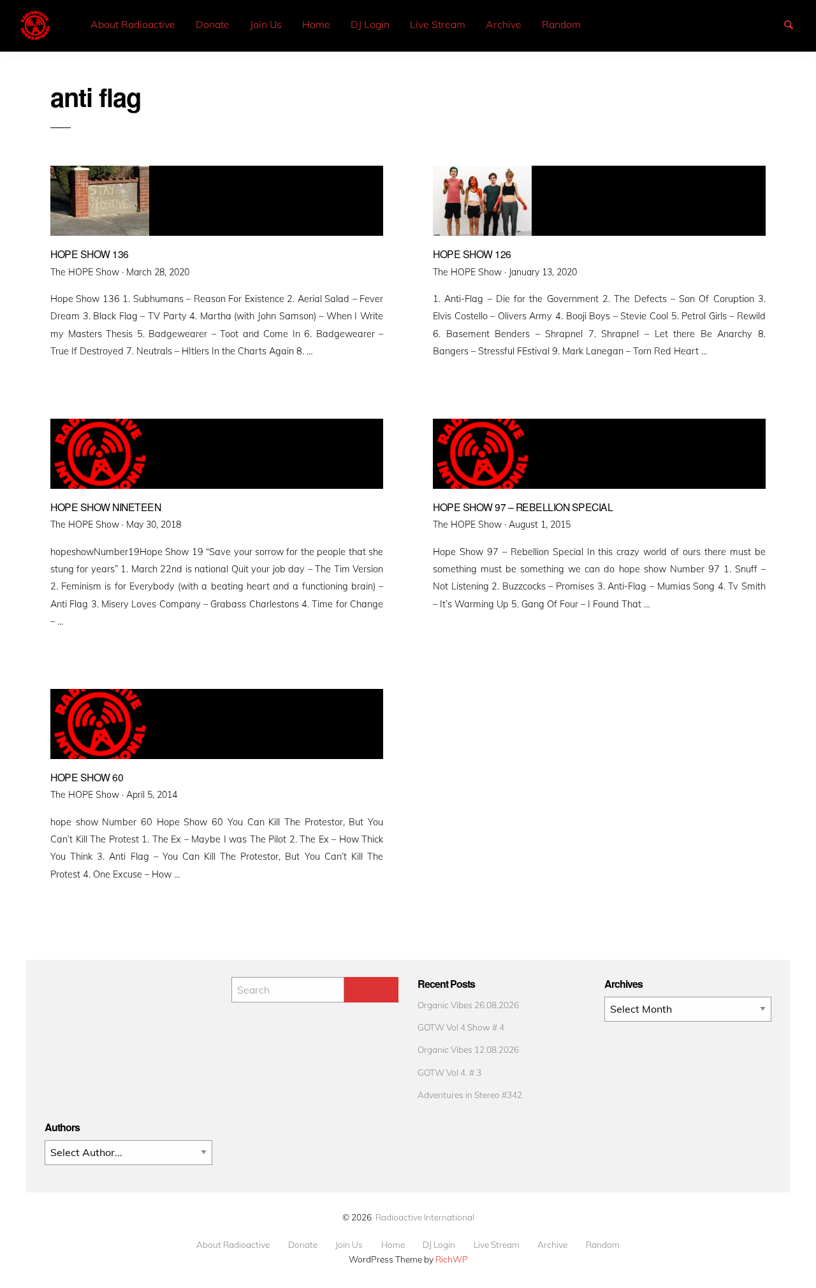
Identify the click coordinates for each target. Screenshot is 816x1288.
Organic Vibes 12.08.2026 (468, 1049)
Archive (503, 24)
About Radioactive (133, 24)
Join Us (266, 24)
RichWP (451, 1259)
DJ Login (370, 24)
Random (561, 24)
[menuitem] (133, 24)
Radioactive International (424, 1217)
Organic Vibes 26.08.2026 (468, 1004)
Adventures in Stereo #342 (470, 1094)
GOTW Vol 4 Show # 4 (461, 1027)
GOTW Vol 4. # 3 (449, 1072)
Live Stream (437, 24)
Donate (212, 24)
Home (316, 24)
